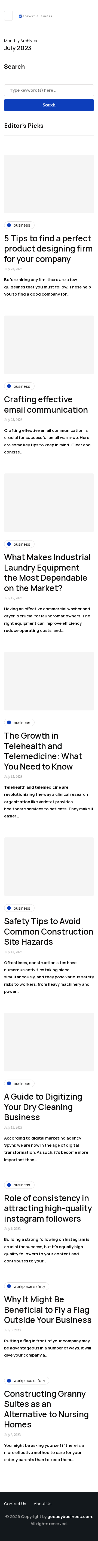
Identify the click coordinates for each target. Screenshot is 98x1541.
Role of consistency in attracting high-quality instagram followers (48, 1208)
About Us (42, 1504)
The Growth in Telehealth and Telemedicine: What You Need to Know (43, 751)
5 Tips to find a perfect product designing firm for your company (48, 248)
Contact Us (15, 1504)
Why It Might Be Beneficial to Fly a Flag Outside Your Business (48, 1309)
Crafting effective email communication (46, 404)
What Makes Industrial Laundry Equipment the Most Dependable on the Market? (47, 572)
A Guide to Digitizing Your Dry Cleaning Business (43, 1107)
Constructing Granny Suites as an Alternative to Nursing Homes (46, 1409)
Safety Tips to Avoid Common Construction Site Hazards (48, 931)
